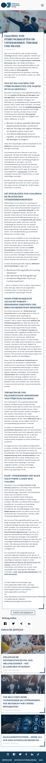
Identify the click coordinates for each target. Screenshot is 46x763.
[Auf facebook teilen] (5, 623)
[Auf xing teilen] (21, 623)
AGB (40, 760)
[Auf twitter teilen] (13, 623)
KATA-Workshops (10, 574)
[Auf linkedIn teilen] (29, 623)
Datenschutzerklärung (25, 760)
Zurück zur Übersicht (23, 613)
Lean (15, 572)
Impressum (7, 760)
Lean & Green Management (28, 572)
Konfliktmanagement (33, 107)
